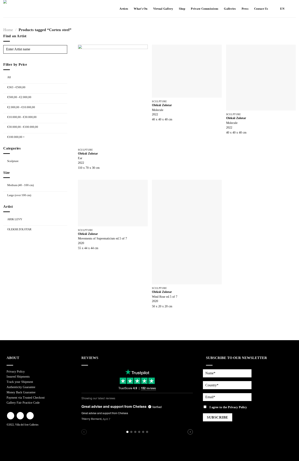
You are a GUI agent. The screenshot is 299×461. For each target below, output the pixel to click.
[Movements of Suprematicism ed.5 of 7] (113, 203)
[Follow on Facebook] (10, 415)
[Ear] (113, 95)
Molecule (157, 110)
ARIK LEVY (14, 219)
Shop (182, 8)
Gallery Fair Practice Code (23, 402)
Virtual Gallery (163, 8)
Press (245, 8)
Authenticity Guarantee (21, 387)
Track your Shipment (20, 382)
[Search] (292, 8)
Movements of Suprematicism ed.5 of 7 (102, 238)
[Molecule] (187, 71)
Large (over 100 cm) (19, 195)
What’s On (140, 8)
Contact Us (261, 8)
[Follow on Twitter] (30, 415)
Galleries (230, 8)
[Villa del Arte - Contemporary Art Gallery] (16, 9)
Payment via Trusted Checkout (26, 397)
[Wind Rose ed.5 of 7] (187, 232)
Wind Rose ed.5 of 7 (164, 296)
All (9, 77)
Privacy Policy (16, 371)
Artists (124, 8)
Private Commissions (204, 8)
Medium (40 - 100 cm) (20, 185)
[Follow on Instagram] (20, 415)
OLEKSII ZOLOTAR (19, 229)
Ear (80, 158)
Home (8, 30)
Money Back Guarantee (21, 392)
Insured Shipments (18, 376)
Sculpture (13, 161)
